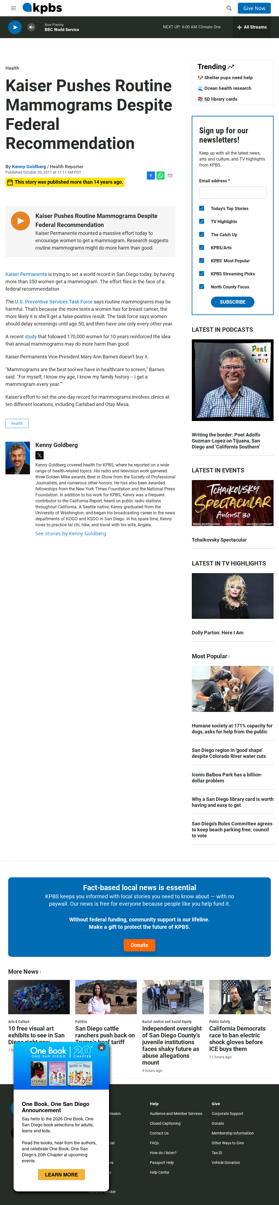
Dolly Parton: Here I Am (218, 632)
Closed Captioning (165, 1123)
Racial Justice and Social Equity (167, 1021)
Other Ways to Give (228, 1143)
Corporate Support (227, 1113)
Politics (81, 1021)
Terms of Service (102, 1191)
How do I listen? (163, 1153)
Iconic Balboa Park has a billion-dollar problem (227, 777)
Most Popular (209, 656)
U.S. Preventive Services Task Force (54, 302)
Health (12, 68)
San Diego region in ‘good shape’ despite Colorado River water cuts (229, 753)
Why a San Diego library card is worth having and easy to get (233, 802)
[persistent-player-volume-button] (31, 27)
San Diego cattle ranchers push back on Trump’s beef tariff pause (105, 1038)
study (31, 336)
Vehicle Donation (226, 1162)
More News (23, 971)
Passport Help (162, 1162)
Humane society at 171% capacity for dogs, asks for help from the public (232, 728)
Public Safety (219, 1021)
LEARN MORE (61, 1174)
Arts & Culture (19, 1021)
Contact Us (159, 1133)
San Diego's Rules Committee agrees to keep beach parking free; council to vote (232, 829)
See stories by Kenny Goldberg (70, 533)
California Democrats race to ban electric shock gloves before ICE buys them (237, 1038)
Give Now (254, 8)
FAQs (154, 1143)
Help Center (159, 1172)
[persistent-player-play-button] (15, 27)
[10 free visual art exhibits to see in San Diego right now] (39, 997)
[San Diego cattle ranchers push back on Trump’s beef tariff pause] (106, 997)
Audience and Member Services (176, 1113)
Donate (139, 945)
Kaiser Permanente (26, 274)
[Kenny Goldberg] (17, 458)
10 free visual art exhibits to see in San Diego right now (36, 1035)
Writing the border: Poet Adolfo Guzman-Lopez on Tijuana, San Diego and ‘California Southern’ (226, 441)
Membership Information (233, 1133)
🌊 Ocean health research (224, 88)
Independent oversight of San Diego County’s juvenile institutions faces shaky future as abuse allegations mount (172, 1045)
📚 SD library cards (218, 99)
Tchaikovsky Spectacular (219, 540)
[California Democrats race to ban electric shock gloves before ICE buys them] (240, 997)
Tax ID (217, 1153)
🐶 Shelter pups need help (225, 77)
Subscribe (232, 302)
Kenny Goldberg (29, 166)
